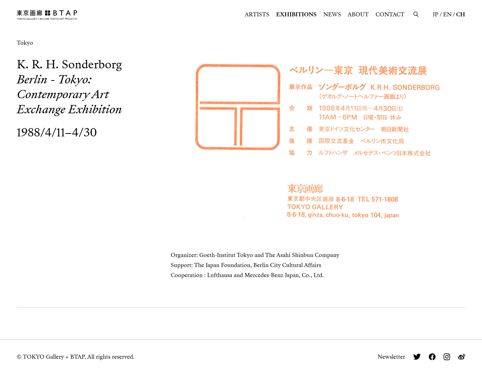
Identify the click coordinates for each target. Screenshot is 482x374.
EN (447, 14)
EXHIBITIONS (296, 14)
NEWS (332, 14)
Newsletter (391, 357)
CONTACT (390, 14)
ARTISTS (257, 14)
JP (435, 14)
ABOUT (358, 14)
